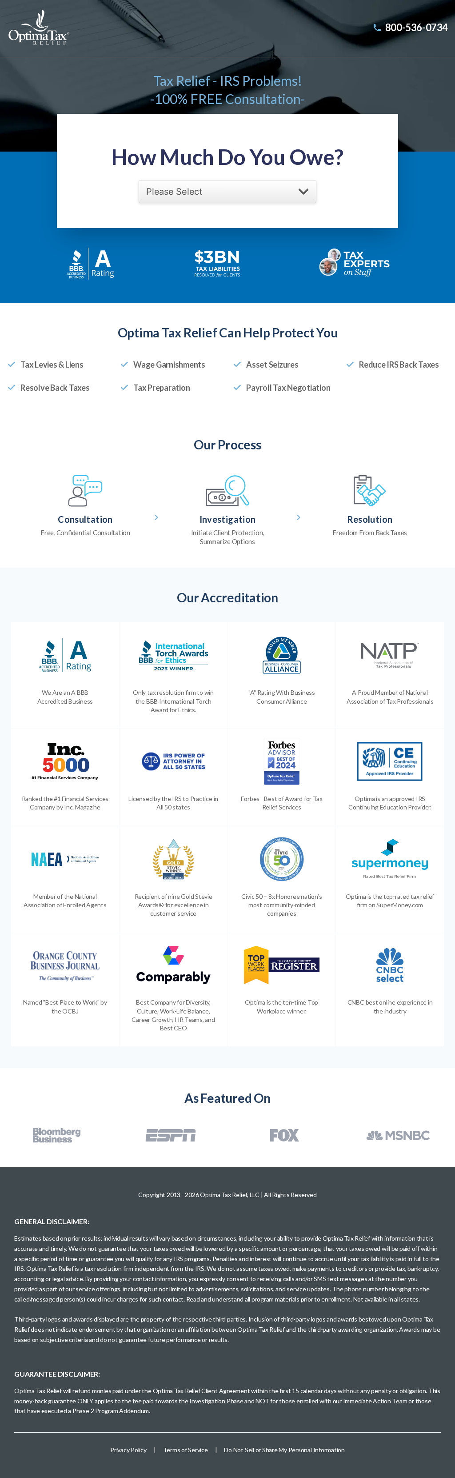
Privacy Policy (128, 1450)
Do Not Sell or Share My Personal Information (284, 1450)
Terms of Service (185, 1450)
